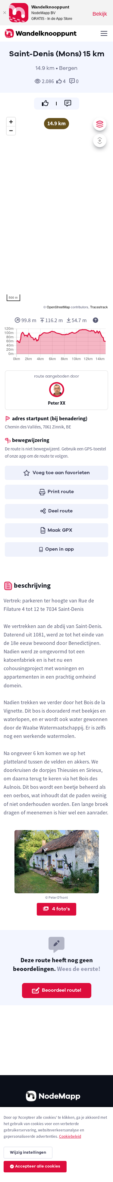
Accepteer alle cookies (37, 1166)
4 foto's (60, 909)
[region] (56, 212)
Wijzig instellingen (28, 1152)
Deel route (60, 511)
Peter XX (56, 403)
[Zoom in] (11, 121)
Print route (61, 491)
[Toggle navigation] (103, 33)
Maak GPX (60, 530)
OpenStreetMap (58, 306)
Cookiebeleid (70, 1136)
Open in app (59, 549)
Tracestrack (99, 306)
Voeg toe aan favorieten (61, 472)
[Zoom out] (11, 130)
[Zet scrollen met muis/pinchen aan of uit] (99, 140)
